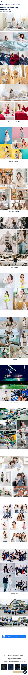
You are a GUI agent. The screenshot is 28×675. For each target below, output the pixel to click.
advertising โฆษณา (7, 11)
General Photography (9, 4)
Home (1, 4)
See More (16, 161)
